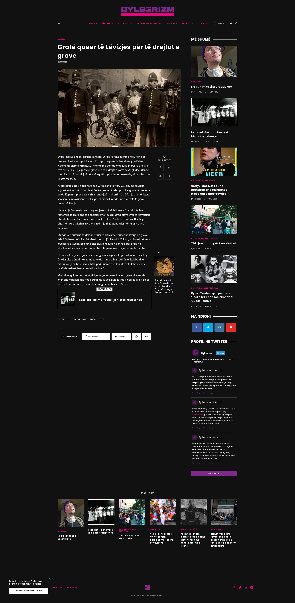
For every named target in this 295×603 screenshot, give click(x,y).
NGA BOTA (155, 529)
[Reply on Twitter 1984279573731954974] (194, 428)
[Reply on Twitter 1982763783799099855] (194, 463)
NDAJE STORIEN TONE (53, 587)
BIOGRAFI (196, 81)
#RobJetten (197, 414)
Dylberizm (205, 370)
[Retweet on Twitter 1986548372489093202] (199, 393)
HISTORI (62, 39)
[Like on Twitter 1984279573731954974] (205, 428)
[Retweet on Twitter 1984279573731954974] (199, 428)
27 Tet (215, 437)
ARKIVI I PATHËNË (189, 529)
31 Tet (215, 402)
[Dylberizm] (147, 11)
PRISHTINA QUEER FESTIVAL (204, 180)
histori (93, 319)
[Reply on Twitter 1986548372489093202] (194, 393)
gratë (85, 319)
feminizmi (76, 319)
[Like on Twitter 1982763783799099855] (205, 463)
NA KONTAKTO (73, 587)
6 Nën (215, 370)
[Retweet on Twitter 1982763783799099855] (199, 463)
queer (101, 319)
